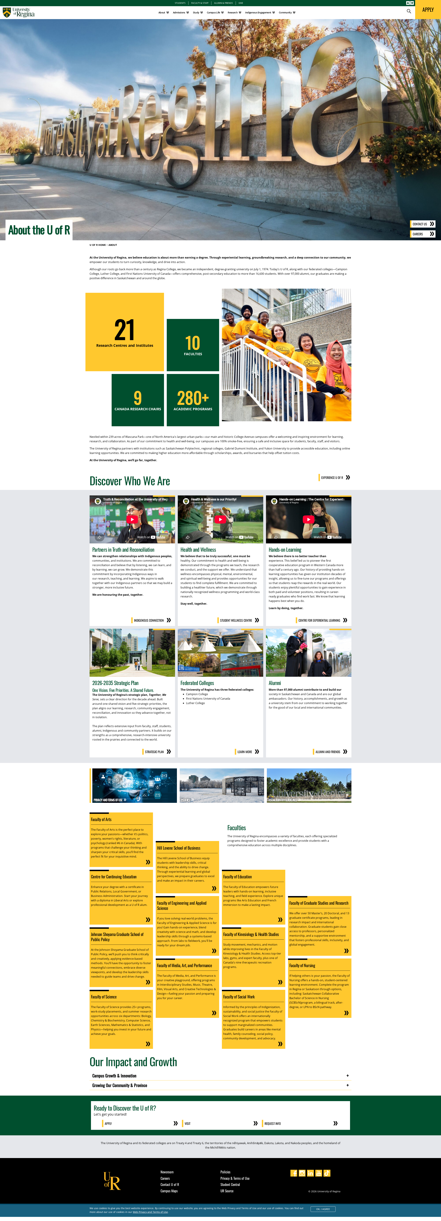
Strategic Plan (154, 751)
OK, (323, 1209)
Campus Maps (169, 1190)
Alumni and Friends (328, 751)
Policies (225, 1171)
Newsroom (167, 1171)
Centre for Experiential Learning (319, 620)
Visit (187, 1123)
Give (241, 3)
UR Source (226, 1190)
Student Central (230, 1184)
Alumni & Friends (223, 3)
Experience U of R (332, 477)
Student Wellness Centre (236, 620)
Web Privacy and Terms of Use (150, 1212)
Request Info (273, 1123)
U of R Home (98, 245)
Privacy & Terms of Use (234, 1178)
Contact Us (420, 224)
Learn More (245, 751)
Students (180, 3)
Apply (108, 1123)
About (161, 12)
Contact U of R (170, 1184)
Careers (418, 234)
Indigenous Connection (149, 620)
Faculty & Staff (199, 3)
